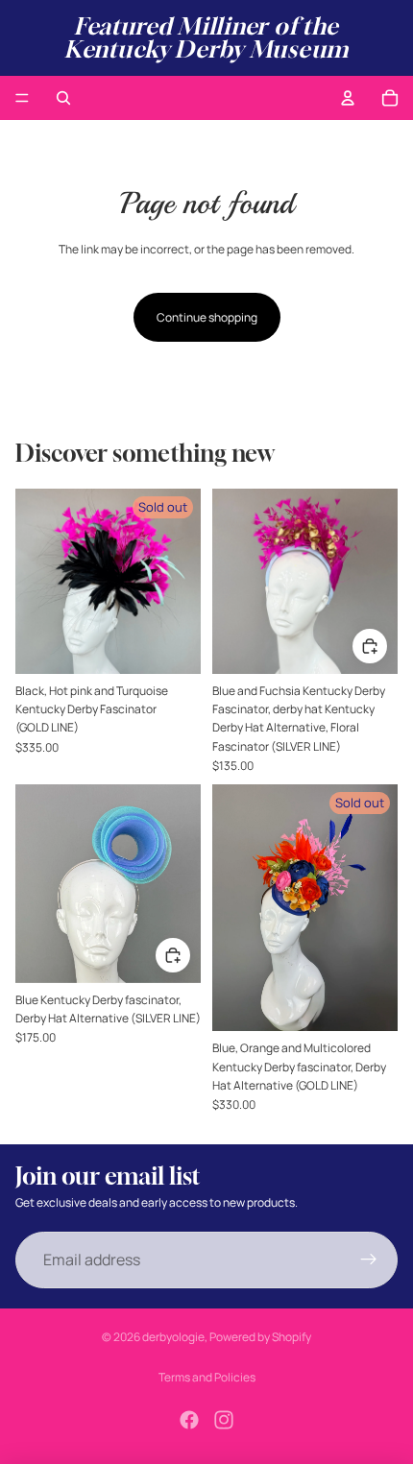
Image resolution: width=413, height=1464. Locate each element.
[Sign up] (369, 1260)
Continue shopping (207, 317)
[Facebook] (189, 1419)
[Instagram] (223, 1419)
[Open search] (63, 98)
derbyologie (173, 1337)
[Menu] (22, 98)
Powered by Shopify (260, 1337)
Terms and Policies (206, 1377)
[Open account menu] (348, 98)
